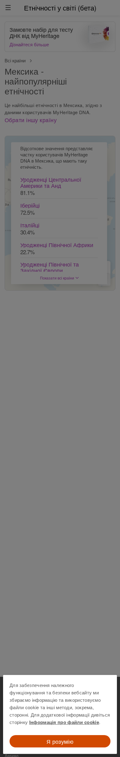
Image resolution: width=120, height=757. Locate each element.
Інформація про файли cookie (64, 722)
